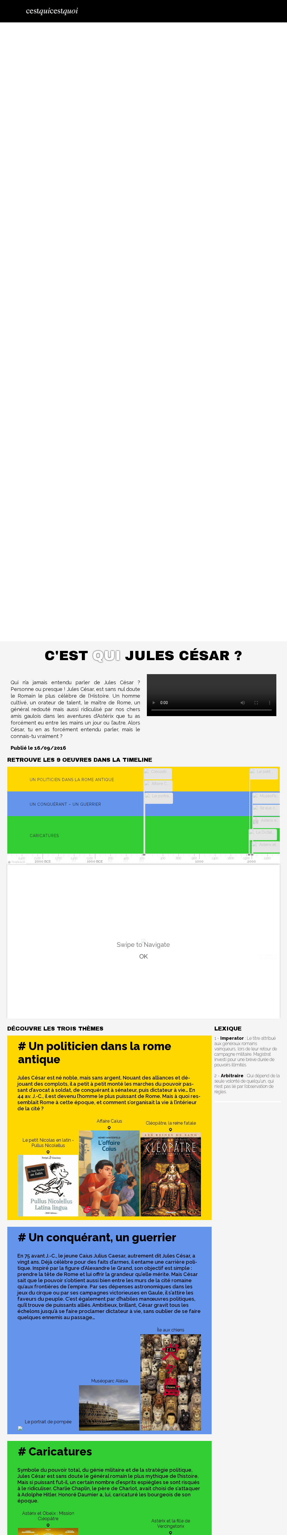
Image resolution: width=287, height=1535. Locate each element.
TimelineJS (18, 862)
